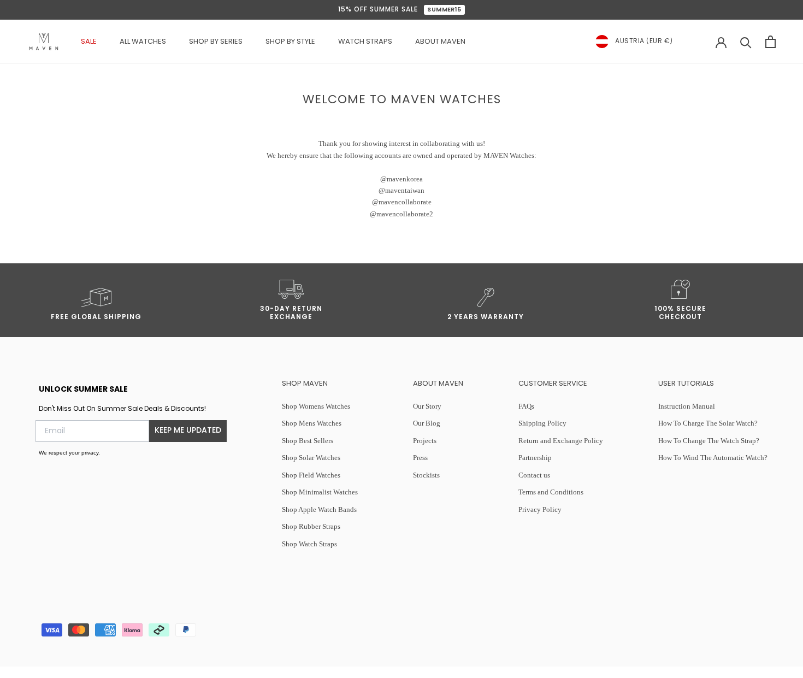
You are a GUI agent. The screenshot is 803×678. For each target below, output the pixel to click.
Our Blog (426, 423)
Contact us (534, 475)
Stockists (426, 475)
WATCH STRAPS (365, 42)
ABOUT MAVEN (440, 42)
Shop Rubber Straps (311, 526)
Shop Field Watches (311, 475)
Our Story (427, 406)
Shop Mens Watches (311, 423)
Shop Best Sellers (307, 441)
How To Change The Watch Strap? (708, 441)
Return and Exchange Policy (560, 441)
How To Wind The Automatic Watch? (712, 457)
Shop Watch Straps (309, 544)
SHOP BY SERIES (216, 42)
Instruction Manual (686, 406)
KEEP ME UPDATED (188, 431)
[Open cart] (770, 42)
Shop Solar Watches (311, 457)
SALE (89, 42)
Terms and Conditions (550, 492)
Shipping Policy (542, 423)
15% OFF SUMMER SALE (400, 9)
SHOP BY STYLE (290, 42)
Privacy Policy (540, 509)
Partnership (535, 457)
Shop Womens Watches (316, 406)
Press (420, 457)
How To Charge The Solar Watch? (708, 423)
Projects (424, 441)
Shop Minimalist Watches (320, 492)
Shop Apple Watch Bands (319, 509)
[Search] (746, 42)
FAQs (526, 406)
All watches (143, 42)
